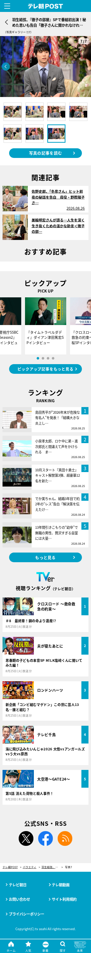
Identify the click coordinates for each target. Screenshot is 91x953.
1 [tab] (38, 358)
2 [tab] (43, 358)
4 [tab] (53, 358)
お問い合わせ (19, 899)
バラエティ (29, 867)
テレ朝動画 (61, 884)
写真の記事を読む (45, 153)
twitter (26, 838)
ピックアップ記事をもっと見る (45, 368)
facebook (45, 838)
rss (65, 838)
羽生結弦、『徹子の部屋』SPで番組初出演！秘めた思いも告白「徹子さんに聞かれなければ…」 (52, 867)
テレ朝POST (45, 6)
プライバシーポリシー (26, 913)
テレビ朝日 (18, 884)
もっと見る (45, 557)
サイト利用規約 (64, 899)
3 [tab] (48, 358)
